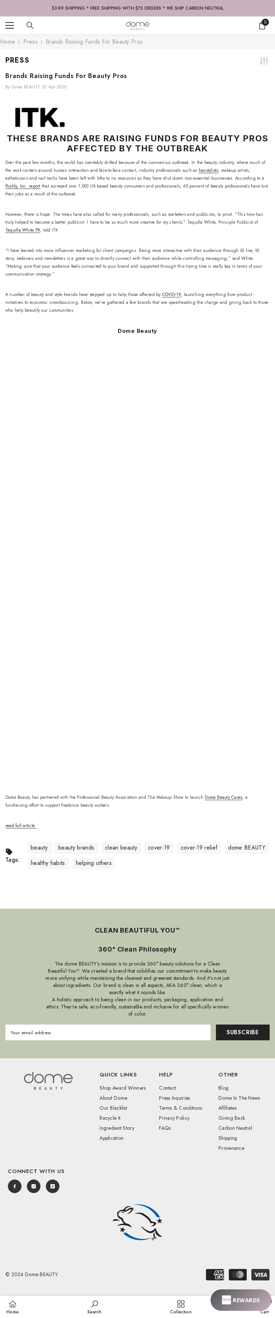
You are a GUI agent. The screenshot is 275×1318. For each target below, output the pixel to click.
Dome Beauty (137, 330)
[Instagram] (33, 1186)
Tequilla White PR (22, 230)
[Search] (30, 25)
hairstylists (208, 170)
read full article (20, 825)
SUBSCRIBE (243, 1032)
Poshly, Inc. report (22, 186)
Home (7, 42)
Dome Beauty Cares (223, 797)
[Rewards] (241, 1300)
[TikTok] (52, 1186)
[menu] (9, 25)
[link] (137, 1222)
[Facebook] (14, 1186)
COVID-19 (171, 294)
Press (30, 42)
